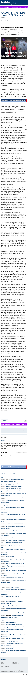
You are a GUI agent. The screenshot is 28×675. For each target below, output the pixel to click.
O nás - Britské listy (4, 660)
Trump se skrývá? (9, 648)
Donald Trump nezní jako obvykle (12, 647)
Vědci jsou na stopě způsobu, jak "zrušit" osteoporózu (16, 517)
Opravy (2, 663)
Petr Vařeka (8, 587)
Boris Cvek (8, 479)
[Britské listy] (14, 100)
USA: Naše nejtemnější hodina (11, 558)
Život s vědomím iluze (15, 587)
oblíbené (24, 452)
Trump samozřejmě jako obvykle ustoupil (13, 486)
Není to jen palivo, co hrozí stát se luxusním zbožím (15, 540)
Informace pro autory (15, 663)
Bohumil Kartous (9, 483)
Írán (11, 416)
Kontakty (3, 662)
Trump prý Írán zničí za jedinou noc (12, 596)
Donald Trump (6, 416)
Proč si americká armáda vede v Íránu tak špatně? (15, 497)
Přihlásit (3, 440)
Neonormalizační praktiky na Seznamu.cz (14, 624)
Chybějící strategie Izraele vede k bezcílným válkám (16, 498)
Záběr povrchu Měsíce (10, 556)
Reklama (3, 665)
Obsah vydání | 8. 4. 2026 (8, 474)
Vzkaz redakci (14, 662)
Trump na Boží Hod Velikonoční (12, 641)
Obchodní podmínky (5, 666)
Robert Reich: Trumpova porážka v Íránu (13, 488)
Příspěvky (13, 665)
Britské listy (11, 3)
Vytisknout (5, 420)
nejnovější (19, 452)
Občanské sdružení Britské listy (14, 670)
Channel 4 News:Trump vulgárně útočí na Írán (14, 633)
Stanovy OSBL (14, 660)
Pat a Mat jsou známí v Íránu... (11, 622)
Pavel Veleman (8, 615)
